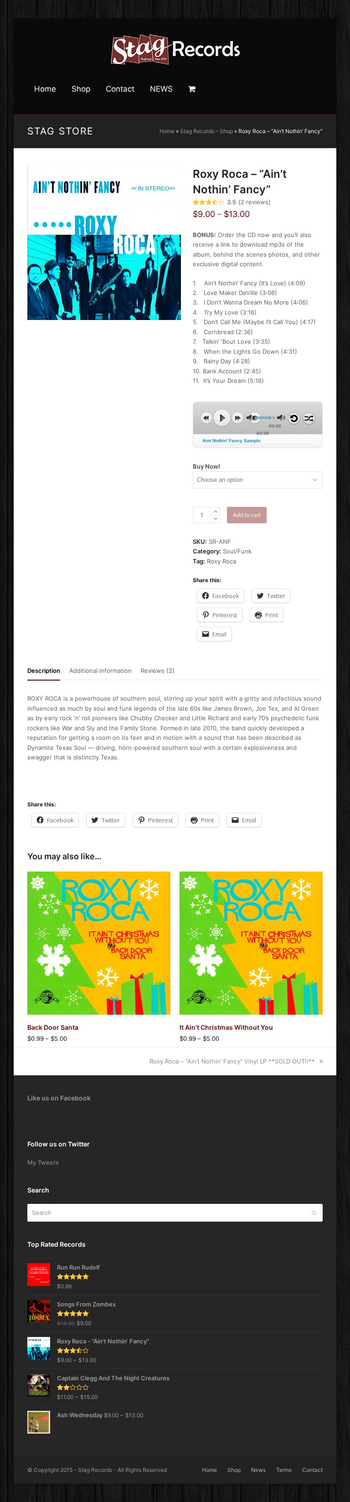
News (258, 1469)
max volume (281, 417)
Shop (234, 1469)
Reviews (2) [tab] (158, 670)
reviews (254, 202)
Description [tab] (43, 670)
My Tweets (43, 1162)
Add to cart (247, 514)
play (222, 418)
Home (167, 131)
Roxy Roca (221, 561)
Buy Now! (206, 466)
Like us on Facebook (59, 1098)
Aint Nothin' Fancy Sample (231, 440)
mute (251, 417)
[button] (191, 89)
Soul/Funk (237, 551)
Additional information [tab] (100, 670)
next (237, 418)
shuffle (309, 418)
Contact (312, 1469)
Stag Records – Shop (206, 131)
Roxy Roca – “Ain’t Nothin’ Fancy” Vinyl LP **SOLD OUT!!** (232, 1061)
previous (206, 418)
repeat (294, 418)
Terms (284, 1469)
